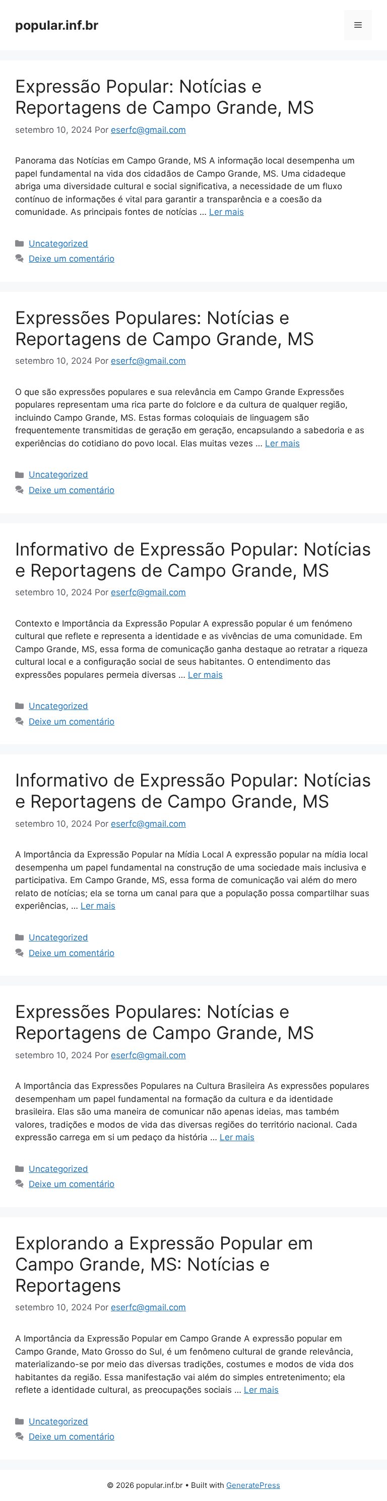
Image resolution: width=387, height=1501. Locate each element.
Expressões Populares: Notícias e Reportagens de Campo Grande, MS (164, 328)
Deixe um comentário (71, 259)
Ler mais (226, 212)
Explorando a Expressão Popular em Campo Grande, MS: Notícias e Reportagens (164, 1264)
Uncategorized (58, 244)
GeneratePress (253, 1485)
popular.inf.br (56, 25)
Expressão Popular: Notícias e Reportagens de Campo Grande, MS (164, 96)
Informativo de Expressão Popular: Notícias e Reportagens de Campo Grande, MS (193, 559)
